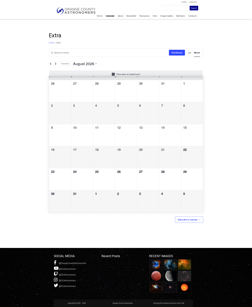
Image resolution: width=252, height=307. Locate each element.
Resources (144, 16)
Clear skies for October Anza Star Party (119, 265)
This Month (65, 63)
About (120, 16)
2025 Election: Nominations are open (118, 268)
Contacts (192, 16)
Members (180, 16)
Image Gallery (166, 16)
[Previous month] (50, 63)
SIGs (155, 16)
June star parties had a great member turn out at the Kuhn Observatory (118, 272)
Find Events (177, 52)
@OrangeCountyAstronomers (72, 263)
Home (100, 16)
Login (184, 2)
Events (51, 43)
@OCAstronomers (67, 269)
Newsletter (131, 16)
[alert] (126, 74)
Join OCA (193, 2)
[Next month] (55, 63)
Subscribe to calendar (188, 219)
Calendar (110, 16)
